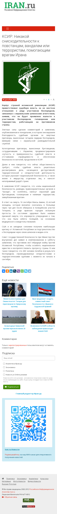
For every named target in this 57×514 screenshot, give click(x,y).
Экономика (10, 367)
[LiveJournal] (14, 271)
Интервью (6, 481)
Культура (44, 478)
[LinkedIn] (11, 271)
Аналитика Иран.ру (13, 363)
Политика (9, 371)
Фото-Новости (19, 481)
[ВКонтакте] (3, 271)
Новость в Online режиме (16, 374)
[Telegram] (29, 271)
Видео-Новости (34, 481)
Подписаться (13, 387)
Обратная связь (10, 497)
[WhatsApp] (22, 271)
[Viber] (18, 271)
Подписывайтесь (12, 454)
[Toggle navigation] (7, 28)
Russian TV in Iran (9, 484)
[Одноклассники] (7, 271)
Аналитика (33, 478)
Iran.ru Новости (12, 449)
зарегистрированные (17, 345)
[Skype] (25, 271)
